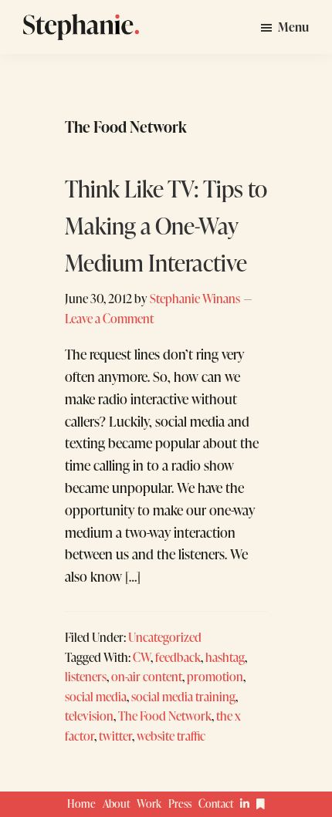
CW (142, 657)
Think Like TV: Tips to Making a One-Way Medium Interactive (166, 225)
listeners (86, 676)
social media (96, 696)
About (116, 803)
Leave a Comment (109, 318)
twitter (115, 736)
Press (179, 803)
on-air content (146, 676)
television (89, 715)
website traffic (171, 736)
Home (81, 803)
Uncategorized (165, 637)
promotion (215, 676)
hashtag (225, 657)
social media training (183, 696)
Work (149, 803)
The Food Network (165, 715)
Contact (216, 803)
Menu (293, 27)
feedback (178, 657)
